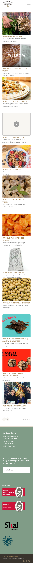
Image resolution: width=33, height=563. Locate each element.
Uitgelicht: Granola (12, 169)
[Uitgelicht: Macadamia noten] (16, 289)
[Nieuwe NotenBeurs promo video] (16, 55)
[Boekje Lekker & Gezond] (16, 259)
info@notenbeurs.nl (9, 446)
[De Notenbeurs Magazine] (16, 393)
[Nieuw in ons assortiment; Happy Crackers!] (16, 360)
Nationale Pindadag (12, 36)
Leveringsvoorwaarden (8, 558)
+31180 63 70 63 (8, 444)
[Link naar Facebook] (26, 560)
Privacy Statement (19, 558)
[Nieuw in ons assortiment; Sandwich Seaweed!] (16, 325)
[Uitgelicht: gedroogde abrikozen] (16, 225)
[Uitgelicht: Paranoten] (16, 124)
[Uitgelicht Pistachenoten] (16, 88)
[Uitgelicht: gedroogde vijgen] (16, 186)
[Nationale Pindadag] (16, 23)
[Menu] (28, 3)
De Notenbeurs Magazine (14, 406)
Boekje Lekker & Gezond (13, 272)
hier (10, 458)
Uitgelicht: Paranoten (13, 137)
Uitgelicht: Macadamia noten (16, 303)
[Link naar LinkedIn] (23, 560)
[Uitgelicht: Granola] (16, 156)
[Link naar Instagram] (29, 560)
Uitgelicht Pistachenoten (14, 101)
